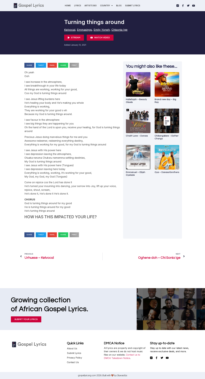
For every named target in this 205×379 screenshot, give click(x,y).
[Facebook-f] (183, 5)
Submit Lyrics (74, 353)
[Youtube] (193, 5)
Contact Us (73, 362)
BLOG (119, 5)
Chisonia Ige (119, 29)
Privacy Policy (74, 357)
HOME (68, 5)
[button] (29, 65)
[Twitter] (188, 5)
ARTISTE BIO (91, 5)
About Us (72, 348)
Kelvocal (69, 29)
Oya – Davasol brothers (167, 172)
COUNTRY (105, 5)
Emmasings (84, 29)
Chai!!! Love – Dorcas (137, 136)
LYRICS (77, 5)
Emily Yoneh (102, 29)
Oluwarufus (122, 375)
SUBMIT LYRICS (132, 5)
